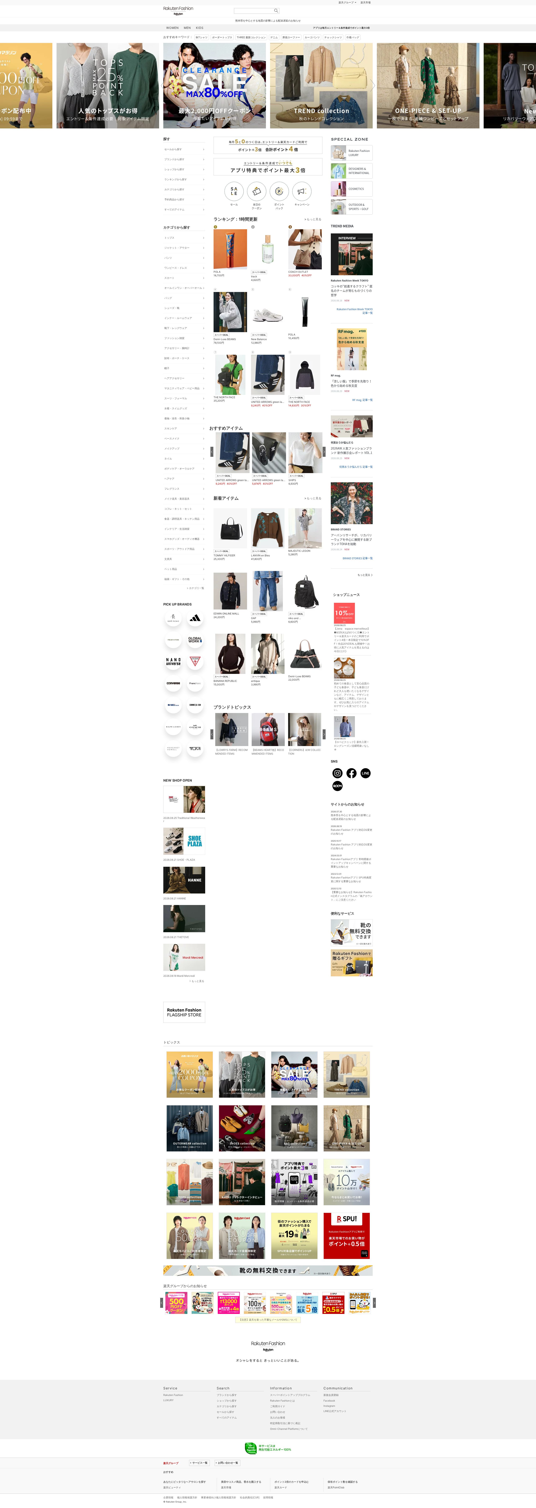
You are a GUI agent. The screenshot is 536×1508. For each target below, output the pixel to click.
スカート (169, 288)
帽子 (166, 378)
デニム (274, 47)
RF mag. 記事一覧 (362, 410)
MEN (187, 38)
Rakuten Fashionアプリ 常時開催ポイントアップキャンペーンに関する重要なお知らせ (351, 873)
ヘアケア (169, 489)
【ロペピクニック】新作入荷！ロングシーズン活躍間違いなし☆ (351, 756)
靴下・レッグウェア (175, 338)
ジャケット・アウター (176, 258)
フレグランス (171, 499)
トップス (169, 248)
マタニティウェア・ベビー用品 (182, 398)
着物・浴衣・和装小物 (176, 428)
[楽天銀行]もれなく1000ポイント (315, 13)
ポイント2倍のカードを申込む (291, 1492)
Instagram (329, 1416)
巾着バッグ (353, 47)
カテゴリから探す (174, 199)
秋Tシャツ (201, 47)
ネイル (168, 469)
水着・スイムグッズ (175, 418)
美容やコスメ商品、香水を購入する (241, 1492)
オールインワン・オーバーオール (183, 298)
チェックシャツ (333, 47)
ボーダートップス (222, 47)
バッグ (168, 308)
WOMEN (172, 38)
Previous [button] (163, 96)
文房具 (168, 569)
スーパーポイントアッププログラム (290, 1405)
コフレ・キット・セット (178, 519)
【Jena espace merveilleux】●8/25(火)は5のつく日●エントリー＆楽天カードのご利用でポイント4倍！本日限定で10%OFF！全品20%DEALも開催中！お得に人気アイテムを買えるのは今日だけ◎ (352, 650)
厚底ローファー (291, 47)
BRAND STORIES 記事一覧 (358, 569)
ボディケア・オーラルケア (179, 479)
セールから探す (173, 159)
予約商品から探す (174, 209)
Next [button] (372, 96)
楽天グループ (346, 13)
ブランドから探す (174, 169)
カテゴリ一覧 (196, 598)
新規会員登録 (331, 1405)
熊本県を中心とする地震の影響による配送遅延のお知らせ (268, 31)
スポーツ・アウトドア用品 (179, 559)
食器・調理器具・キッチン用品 (182, 529)
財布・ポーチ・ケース (176, 368)
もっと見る (198, 991)
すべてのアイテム (174, 219)
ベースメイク (171, 449)
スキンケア (170, 438)
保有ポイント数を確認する (343, 1492)
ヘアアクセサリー (174, 388)
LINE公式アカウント (335, 1421)
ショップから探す (174, 179)
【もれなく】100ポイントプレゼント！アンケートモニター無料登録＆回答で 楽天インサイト (243, 1482)
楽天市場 (366, 13)
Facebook (329, 1411)
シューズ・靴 (171, 318)
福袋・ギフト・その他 (176, 589)
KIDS (200, 38)
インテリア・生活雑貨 (176, 539)
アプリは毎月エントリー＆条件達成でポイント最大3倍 (341, 38)
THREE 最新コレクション (251, 47)
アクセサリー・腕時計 (176, 358)
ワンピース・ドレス (175, 278)
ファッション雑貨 (174, 348)
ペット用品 (170, 579)
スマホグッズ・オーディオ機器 (182, 549)
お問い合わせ (277, 1422)
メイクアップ (171, 459)
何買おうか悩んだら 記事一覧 (356, 477)
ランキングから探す (175, 189)
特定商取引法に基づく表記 (285, 1433)
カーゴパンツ (312, 47)
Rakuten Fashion (195, 21)
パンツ (168, 268)
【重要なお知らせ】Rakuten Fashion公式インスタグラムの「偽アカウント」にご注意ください (351, 906)
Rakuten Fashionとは (282, 1411)
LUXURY (168, 1410)
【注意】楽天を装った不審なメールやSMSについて (268, 1330)
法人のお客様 (277, 1428)
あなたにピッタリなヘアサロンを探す (184, 1492)
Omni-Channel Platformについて (289, 1439)
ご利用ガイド (277, 1416)
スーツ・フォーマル (175, 408)
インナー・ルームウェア (178, 328)
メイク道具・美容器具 (176, 509)
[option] (107, 96)
